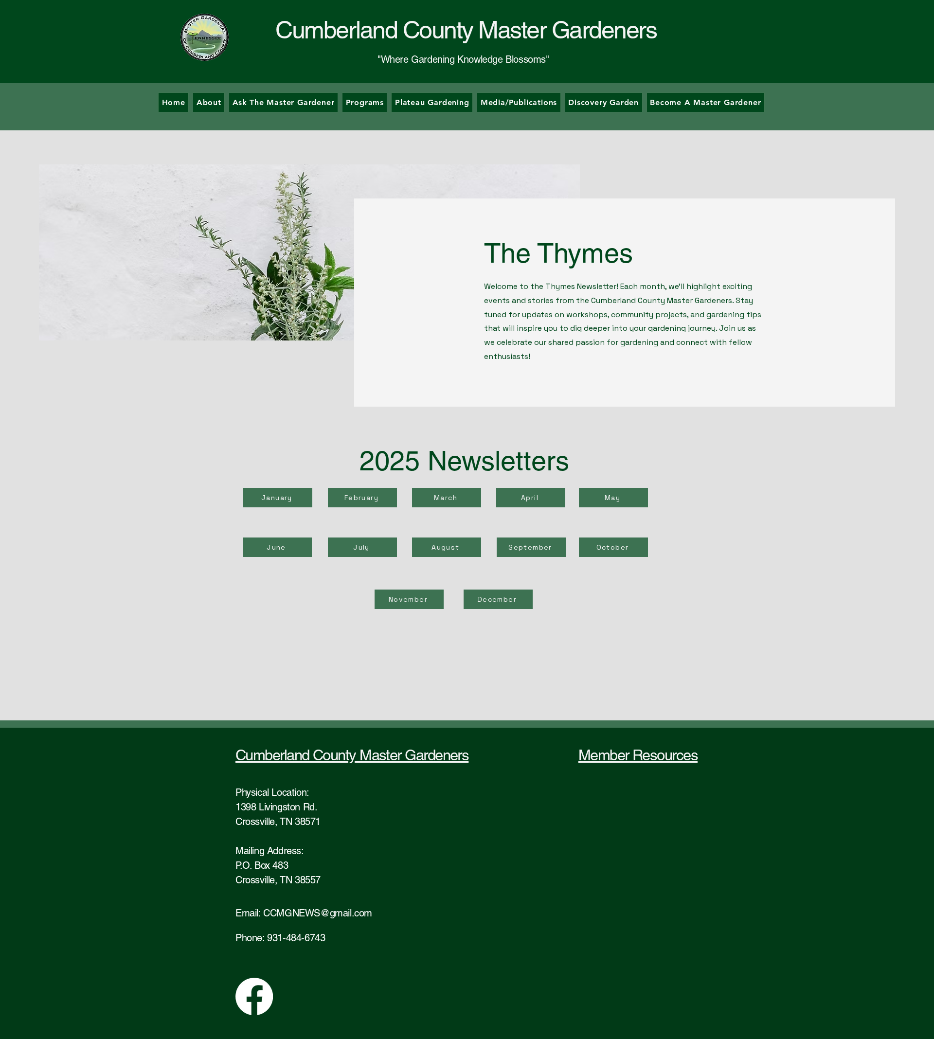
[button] (365, 102)
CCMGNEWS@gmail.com (317, 913)
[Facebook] (254, 996)
